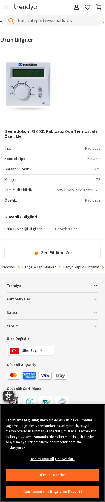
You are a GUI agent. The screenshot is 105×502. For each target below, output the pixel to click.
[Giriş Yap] (76, 7)
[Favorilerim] (87, 7)
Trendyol (7, 267)
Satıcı (12, 313)
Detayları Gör (66, 229)
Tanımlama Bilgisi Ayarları (52, 459)
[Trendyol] (26, 7)
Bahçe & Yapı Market (39, 267)
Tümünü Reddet (52, 475)
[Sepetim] (99, 7)
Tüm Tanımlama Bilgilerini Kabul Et (52, 491)
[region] (52, 453)
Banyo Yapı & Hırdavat (81, 267)
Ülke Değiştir (18, 339)
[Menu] (7, 7)
